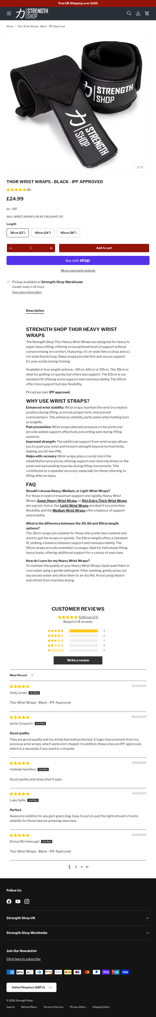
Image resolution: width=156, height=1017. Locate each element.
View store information (27, 292)
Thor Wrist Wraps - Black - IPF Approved (41, 26)
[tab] (35, 310)
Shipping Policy (101, 1006)
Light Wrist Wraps (74, 505)
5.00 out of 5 (88, 617)
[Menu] (8, 13)
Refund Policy (29, 1006)
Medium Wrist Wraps (69, 510)
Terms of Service (53, 1006)
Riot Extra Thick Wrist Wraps (104, 501)
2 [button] (76, 867)
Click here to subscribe (23, 959)
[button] (147, 13)
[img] (19, 686)
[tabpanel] (78, 450)
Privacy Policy (78, 1006)
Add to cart (104, 248)
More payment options (78, 271)
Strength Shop (24, 1000)
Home (9, 26)
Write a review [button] (78, 660)
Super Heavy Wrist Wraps (57, 501)
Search (10, 1006)
